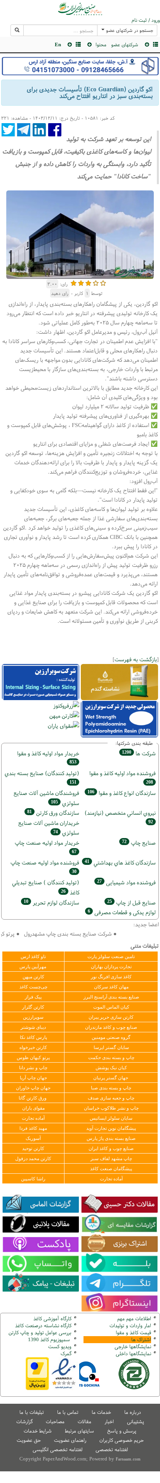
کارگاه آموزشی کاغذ (52, 1318)
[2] (81, 282)
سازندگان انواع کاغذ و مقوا (121, 793)
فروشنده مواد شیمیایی (126, 882)
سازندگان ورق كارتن (53, 813)
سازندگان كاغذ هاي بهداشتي (120, 862)
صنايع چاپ (139, 842)
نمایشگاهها (133, 1346)
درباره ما (132, 1412)
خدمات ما (101, 1412)
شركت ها (139, 753)
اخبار (109, 1421)
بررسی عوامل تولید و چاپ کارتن (40, 1332)
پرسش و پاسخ (121, 1430)
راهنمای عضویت (70, 1440)
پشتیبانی (135, 1421)
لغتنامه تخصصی (112, 1449)
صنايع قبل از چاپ (131, 902)
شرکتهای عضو (124, 44)
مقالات (84, 1421)
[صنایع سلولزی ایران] (80, 8)
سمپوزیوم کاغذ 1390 (49, 1339)
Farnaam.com (128, 1459)
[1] (74, 282)
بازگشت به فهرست (136, 659)
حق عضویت (29, 1440)
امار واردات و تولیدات (130, 1325)
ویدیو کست (59, 1346)
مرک (65, 1353)
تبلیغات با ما (31, 1412)
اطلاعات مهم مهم (134, 1318)
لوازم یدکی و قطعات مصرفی (122, 912)
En (58, 44)
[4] (96, 282)
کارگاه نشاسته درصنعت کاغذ (42, 1325)
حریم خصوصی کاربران (121, 1440)
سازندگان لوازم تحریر (51, 902)
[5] (103, 282)
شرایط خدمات (38, 1430)
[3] (88, 282)
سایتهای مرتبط (79, 1430)
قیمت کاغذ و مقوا (133, 1332)
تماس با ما (67, 1412)
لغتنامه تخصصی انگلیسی (57, 1449)
